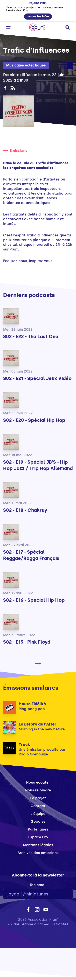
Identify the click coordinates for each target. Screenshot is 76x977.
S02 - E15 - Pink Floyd (26, 642)
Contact (38, 806)
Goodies (38, 821)
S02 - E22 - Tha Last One (30, 336)
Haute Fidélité (32, 703)
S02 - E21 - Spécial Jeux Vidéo (37, 378)
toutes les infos (38, 16)
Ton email (38, 885)
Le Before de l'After (37, 724)
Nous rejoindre (38, 790)
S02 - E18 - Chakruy (25, 510)
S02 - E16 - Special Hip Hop (34, 600)
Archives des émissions (38, 853)
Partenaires (38, 829)
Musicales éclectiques (26, 65)
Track (24, 744)
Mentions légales (38, 845)
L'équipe (38, 814)
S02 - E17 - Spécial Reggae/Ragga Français (31, 555)
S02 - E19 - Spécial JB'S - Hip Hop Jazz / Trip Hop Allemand (38, 465)
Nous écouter (38, 782)
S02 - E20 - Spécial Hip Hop (34, 420)
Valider (59, 894)
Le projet (38, 798)
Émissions (18, 150)
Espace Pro (38, 837)
